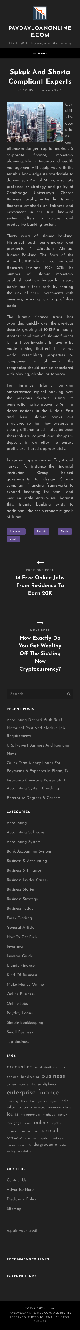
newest (28, 1123)
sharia (65, 531)
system (45, 1138)
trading (11, 1145)
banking (13, 1077)
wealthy (11, 1151)
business (53, 1076)
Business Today (20, 909)
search (39, 1131)
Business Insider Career (27, 880)
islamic (67, 1107)
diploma (49, 1084)
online (41, 1122)
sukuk (13, 539)
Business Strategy (22, 899)
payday (56, 1123)
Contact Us (16, 1180)
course (23, 1084)
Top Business (18, 1042)
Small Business (20, 1032)
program (12, 1131)
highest (54, 1101)
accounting (20, 1067)
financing (13, 1101)
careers (11, 1084)
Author (29, 90)
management (30, 1114)
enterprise (21, 1092)
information (17, 1107)
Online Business (21, 994)
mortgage (14, 1123)
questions (26, 1131)
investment (54, 1108)
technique (58, 1138)
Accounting (17, 823)
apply (60, 1067)
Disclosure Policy (22, 1199)
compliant (16, 531)
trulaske (22, 1145)
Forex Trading (19, 918)
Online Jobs (17, 1004)
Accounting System (24, 842)
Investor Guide (20, 956)
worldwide (24, 1151)
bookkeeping (30, 1077)
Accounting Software (25, 833)
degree (36, 1084)
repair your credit (23, 1231)
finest (24, 1101)
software (14, 1138)
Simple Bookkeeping (25, 1023)
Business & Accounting (27, 861)
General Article (20, 928)
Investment (16, 947)
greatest (43, 1101)
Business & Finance (24, 871)
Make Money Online (25, 985)
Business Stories (21, 890)
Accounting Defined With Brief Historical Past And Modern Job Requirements (36, 728)
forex (33, 1101)
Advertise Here (20, 1190)
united (63, 1145)
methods (49, 1114)
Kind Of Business (22, 975)
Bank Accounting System (29, 852)
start (27, 1138)
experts (41, 531)
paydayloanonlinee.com (29, 1313)
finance (48, 1092)
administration (44, 1067)
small (52, 1130)
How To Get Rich (22, 937)
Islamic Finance (21, 966)
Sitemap (14, 1209)
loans (12, 1114)
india (64, 1101)
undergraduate (43, 1145)
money (62, 1114)
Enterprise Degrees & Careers (33, 798)
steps (35, 1138)
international (38, 1107)
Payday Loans (20, 1013)
